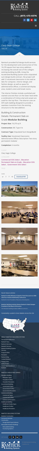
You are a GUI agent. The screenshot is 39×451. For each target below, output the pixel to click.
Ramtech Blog (5, 357)
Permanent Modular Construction (6, 419)
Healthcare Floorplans (9, 408)
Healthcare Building (6, 402)
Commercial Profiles (8, 397)
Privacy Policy (5, 361)
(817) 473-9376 (28, 15)
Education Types (7, 377)
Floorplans (4, 355)
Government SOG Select (16, 164)
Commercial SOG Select (10, 160)
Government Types (8, 386)
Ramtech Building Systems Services (8, 349)
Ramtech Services (6, 346)
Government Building (7, 384)
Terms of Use (5, 363)
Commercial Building (6, 393)
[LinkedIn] (35, 20)
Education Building (6, 375)
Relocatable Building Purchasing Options (8, 427)
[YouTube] (31, 20)
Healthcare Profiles (8, 406)
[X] (28, 20)
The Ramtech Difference (8, 339)
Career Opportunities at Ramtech (7, 367)
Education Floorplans (8, 382)
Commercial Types (8, 395)
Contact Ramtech (6, 359)
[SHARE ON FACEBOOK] (6, 176)
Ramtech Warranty (6, 344)
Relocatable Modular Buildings (9, 424)
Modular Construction (7, 416)
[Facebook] (24, 20)
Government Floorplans (9, 391)
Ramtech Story (5, 342)
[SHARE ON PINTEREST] (9, 176)
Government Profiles (8, 388)
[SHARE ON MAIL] (12, 176)
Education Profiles (8, 379)
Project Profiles (5, 352)
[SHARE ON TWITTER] (2, 176)
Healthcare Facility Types (9, 404)
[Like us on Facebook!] (10, 437)
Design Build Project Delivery (10, 422)
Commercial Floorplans (9, 399)
